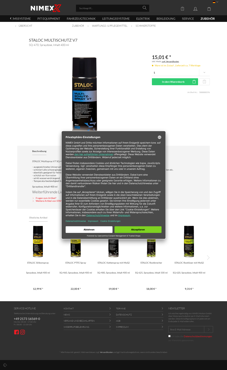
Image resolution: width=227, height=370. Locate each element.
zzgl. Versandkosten (170, 61)
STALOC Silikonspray (38, 262)
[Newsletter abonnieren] (208, 329)
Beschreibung (39, 151)
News (67, 314)
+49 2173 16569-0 (27, 319)
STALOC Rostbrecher (151, 262)
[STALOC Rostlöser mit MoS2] (189, 241)
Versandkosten (106, 352)
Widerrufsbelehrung (76, 327)
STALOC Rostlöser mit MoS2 (189, 262)
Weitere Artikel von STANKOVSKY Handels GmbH (61, 200)
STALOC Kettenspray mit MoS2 (114, 262)
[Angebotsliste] (183, 8)
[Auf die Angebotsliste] (204, 81)
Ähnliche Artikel (38, 217)
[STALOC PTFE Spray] (75, 241)
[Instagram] (22, 332)
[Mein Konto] (198, 8)
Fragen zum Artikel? (45, 198)
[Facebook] (17, 332)
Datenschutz (124, 314)
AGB (118, 320)
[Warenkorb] (211, 8)
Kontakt (69, 308)
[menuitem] (112, 8)
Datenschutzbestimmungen (198, 336)
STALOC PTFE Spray (75, 262)
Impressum (122, 327)
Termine (121, 308)
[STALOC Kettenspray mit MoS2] (113, 241)
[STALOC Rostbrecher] (151, 241)
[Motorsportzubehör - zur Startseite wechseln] (46, 8)
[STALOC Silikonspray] (38, 241)
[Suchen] (145, 8)
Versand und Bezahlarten (79, 320)
